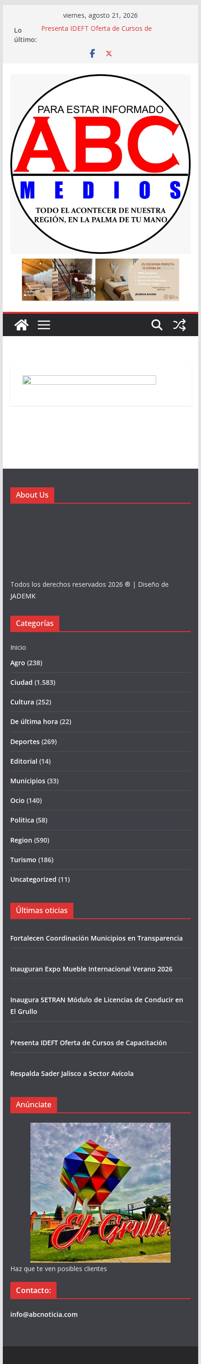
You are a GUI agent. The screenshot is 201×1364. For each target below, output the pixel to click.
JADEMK (23, 595)
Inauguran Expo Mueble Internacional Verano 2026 (91, 968)
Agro (17, 662)
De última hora (34, 721)
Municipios (27, 780)
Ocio (17, 800)
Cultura (22, 701)
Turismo (23, 859)
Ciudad (21, 682)
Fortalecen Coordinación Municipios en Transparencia (96, 938)
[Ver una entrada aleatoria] (179, 325)
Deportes (25, 741)
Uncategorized (33, 879)
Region (21, 840)
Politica (22, 820)
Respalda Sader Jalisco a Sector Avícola (72, 1073)
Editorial (23, 761)
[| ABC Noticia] (21, 325)
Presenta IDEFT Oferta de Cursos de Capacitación (88, 1042)
